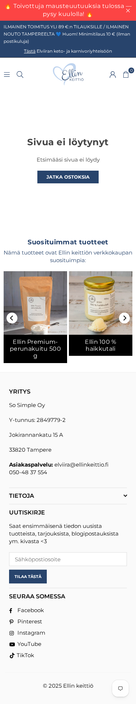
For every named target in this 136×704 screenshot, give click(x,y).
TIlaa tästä (28, 576)
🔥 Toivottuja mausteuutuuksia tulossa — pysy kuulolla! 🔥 (68, 10)
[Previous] (12, 318)
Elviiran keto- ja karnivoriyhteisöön (68, 51)
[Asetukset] (112, 74)
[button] (125, 74)
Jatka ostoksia (68, 177)
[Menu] (6, 73)
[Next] (124, 318)
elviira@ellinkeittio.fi (81, 464)
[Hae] (19, 73)
